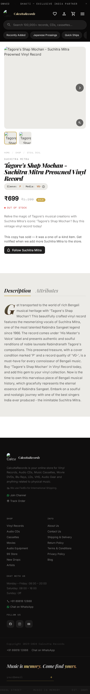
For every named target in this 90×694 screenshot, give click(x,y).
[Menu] (82, 14)
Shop (18, 152)
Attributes (47, 290)
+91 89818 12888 (21, 601)
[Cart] (73, 14)
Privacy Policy (56, 554)
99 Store (12, 554)
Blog (50, 559)
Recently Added (15, 35)
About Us (53, 525)
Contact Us (54, 531)
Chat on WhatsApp (21, 606)
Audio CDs (13, 531)
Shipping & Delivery (60, 537)
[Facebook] (10, 624)
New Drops (14, 559)
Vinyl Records (15, 525)
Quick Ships (72, 35)
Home (7, 152)
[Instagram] (19, 624)
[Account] (64, 14)
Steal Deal (34, 152)
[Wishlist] (55, 14)
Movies (11, 542)
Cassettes (13, 537)
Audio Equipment (17, 548)
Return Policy (56, 542)
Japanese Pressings (45, 35)
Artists (11, 565)
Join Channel (18, 495)
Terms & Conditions (60, 548)
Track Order (17, 501)
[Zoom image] (79, 122)
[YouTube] (29, 624)
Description (17, 290)
